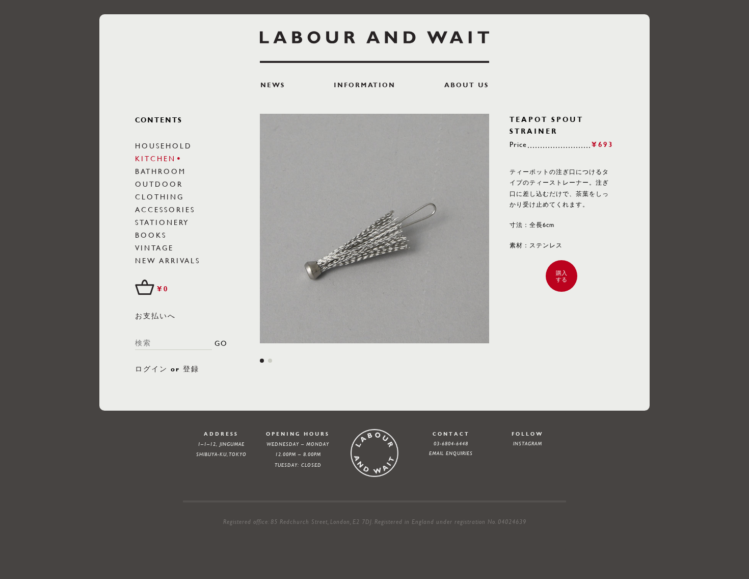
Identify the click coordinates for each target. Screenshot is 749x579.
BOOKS (151, 234)
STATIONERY (162, 221)
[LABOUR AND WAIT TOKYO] (374, 47)
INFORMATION (364, 85)
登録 (191, 369)
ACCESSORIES (165, 209)
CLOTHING (159, 196)
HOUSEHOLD (163, 145)
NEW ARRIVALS (167, 260)
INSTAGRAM (527, 443)
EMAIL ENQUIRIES (451, 453)
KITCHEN (155, 158)
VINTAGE (154, 247)
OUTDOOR (159, 183)
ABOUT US (466, 85)
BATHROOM (160, 170)
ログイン (151, 369)
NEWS (272, 85)
